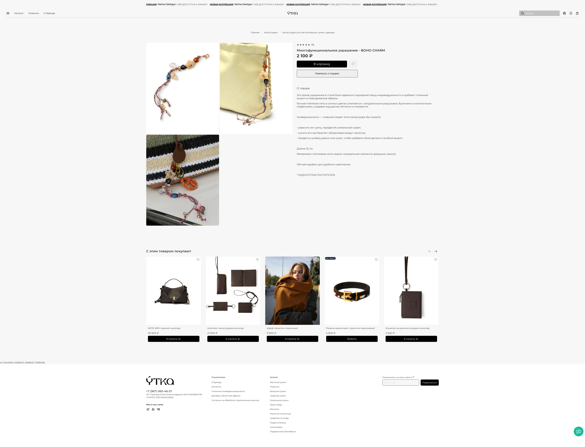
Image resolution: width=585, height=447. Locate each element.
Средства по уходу (279, 418)
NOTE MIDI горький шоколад (164, 328)
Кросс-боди (276, 405)
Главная (255, 32)
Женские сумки (278, 382)
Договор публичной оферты (225, 396)
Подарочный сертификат (283, 431)
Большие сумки (278, 391)
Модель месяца (278, 423)
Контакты (216, 387)
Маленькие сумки (279, 400)
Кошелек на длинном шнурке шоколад (407, 328)
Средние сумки (278, 396)
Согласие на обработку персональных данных (235, 400)
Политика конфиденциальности (228, 391)
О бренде (49, 13)
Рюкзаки (274, 409)
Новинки (33, 13)
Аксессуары (271, 32)
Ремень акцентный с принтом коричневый (350, 328)
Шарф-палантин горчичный (282, 328)
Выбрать (352, 338)
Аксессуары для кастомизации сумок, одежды (308, 32)
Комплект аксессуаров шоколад (225, 328)
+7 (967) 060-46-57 (159, 391)
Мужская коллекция (280, 414)
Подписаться (429, 382)
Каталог (19, 13)
